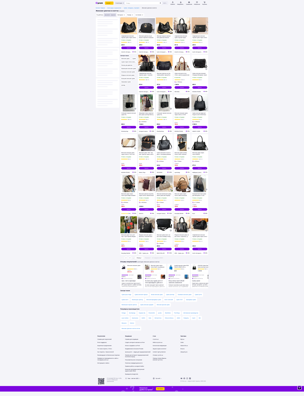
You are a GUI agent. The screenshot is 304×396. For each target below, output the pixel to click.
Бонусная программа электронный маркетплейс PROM (134, 370)
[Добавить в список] (135, 31)
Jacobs (160, 313)
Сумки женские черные (141, 294)
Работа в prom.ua (157, 342)
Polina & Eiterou (169, 318)
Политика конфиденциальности (133, 363)
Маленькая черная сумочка (129, 304)
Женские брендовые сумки (153, 299)
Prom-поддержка (102, 342)
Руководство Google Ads (131, 374)
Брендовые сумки (191, 299)
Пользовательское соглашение (133, 360)
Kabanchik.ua (184, 345)
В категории (119, 3)
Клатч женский (169, 299)
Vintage (124, 313)
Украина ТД (142, 313)
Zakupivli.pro (183, 352)
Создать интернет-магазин (132, 342)
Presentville (152, 313)
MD (200, 318)
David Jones (135, 318)
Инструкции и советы (103, 363)
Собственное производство (190, 313)
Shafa (182, 342)
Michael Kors (158, 318)
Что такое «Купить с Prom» (104, 348)
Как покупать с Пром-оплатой (105, 352)
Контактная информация (159, 345)
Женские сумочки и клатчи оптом (131, 328)
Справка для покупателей (104, 339)
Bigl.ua (182, 339)
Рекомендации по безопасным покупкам (108, 355)
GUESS (143, 318)
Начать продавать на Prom (132, 345)
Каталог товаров (100, 8)
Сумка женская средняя (146, 304)
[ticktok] (190, 378)
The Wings (177, 313)
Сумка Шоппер (170, 294)
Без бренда (132, 313)
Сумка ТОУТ (179, 299)
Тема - (132, 378)
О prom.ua (155, 339)
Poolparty (186, 318)
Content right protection (159, 352)
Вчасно (182, 348)
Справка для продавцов (131, 339)
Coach (193, 318)
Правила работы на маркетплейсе (134, 366)
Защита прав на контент (159, 348)
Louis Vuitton (125, 318)
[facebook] (184, 378)
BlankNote (168, 313)
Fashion (132, 323)
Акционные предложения (104, 345)
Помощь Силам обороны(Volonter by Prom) (159, 359)
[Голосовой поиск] (160, 3)
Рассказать (160, 389)
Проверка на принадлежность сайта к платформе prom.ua (107, 359)
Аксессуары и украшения (114, 8)
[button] (128, 48)
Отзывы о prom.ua (158, 355)
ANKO (178, 318)
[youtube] (181, 378)
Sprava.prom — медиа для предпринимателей (137, 352)
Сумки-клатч (125, 299)
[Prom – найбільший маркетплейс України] (99, 3)
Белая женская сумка (157, 294)
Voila (150, 318)
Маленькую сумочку (137, 299)
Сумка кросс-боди (126, 294)
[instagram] (187, 378)
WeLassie (124, 323)
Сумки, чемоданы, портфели (131, 8)
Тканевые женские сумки (184, 294)
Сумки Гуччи (198, 294)
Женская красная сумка (163, 304)
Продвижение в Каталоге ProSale (134, 348)
